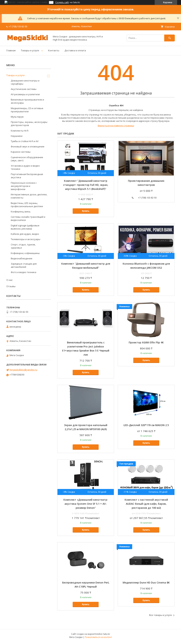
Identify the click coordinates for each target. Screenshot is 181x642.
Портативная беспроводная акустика (27, 176)
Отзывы (11, 286)
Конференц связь (21, 211)
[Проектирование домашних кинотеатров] (146, 158)
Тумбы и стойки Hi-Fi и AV (25, 141)
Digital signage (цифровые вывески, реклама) (25, 227)
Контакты (53, 50)
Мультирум (17, 116)
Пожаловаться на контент (98, 637)
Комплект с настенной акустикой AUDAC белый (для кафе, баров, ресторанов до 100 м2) (146, 503)
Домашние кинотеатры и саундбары (25, 82)
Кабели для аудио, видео (25, 234)
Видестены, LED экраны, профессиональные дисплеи (27, 204)
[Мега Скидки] (27, 41)
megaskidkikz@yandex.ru (23, 369)
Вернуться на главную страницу (116, 125)
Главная (11, 50)
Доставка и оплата (75, 50)
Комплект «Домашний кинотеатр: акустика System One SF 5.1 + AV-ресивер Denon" (85, 503)
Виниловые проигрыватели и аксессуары (27, 101)
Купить (85, 211)
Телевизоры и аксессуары (25, 239)
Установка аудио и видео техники (25, 167)
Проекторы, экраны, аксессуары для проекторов (29, 123)
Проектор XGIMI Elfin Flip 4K (146, 342)
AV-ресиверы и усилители (25, 94)
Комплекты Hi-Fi (19, 130)
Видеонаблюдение (21, 258)
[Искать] (169, 38)
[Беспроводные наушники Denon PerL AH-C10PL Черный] (85, 560)
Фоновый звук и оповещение (27, 146)
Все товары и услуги (160, 615)
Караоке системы (21, 151)
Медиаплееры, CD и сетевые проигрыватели (27, 110)
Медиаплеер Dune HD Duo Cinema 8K (146, 582)
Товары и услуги (30, 50)
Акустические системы (23, 89)
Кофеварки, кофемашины (25, 253)
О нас (9, 280)
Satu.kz (106, 633)
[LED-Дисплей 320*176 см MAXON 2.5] (146, 402)
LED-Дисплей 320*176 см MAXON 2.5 (146, 425)
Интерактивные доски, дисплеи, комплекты (29, 196)
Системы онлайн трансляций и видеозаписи (28, 218)
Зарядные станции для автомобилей (24, 265)
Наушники (16, 135)
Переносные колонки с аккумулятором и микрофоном (24, 186)
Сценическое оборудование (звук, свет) (27, 159)
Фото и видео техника (23, 272)
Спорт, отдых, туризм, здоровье (23, 246)
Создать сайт (62, 2)
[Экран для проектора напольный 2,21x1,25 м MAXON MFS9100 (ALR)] (85, 402)
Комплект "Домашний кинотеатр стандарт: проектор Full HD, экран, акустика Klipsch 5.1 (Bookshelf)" (85, 185)
